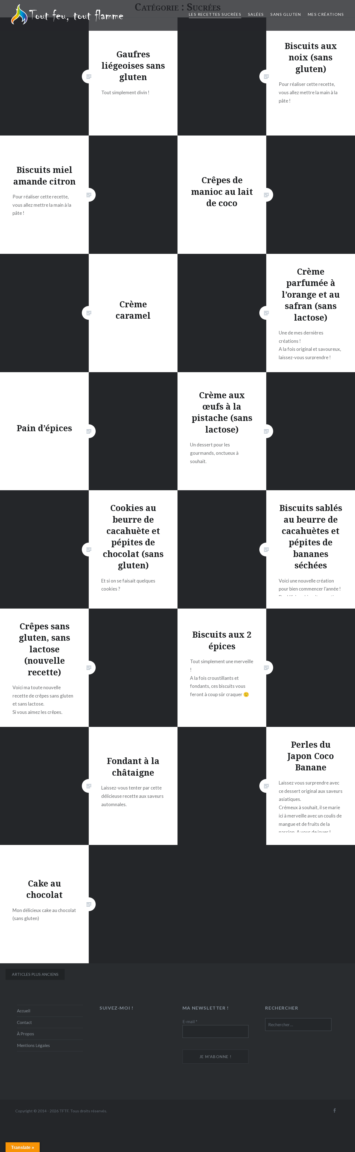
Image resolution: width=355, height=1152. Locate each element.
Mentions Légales (33, 1045)
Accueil (23, 1010)
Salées (256, 14)
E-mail (189, 1021)
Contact (24, 1022)
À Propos (25, 1033)
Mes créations (326, 14)
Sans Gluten (285, 14)
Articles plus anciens (35, 974)
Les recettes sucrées (215, 14)
